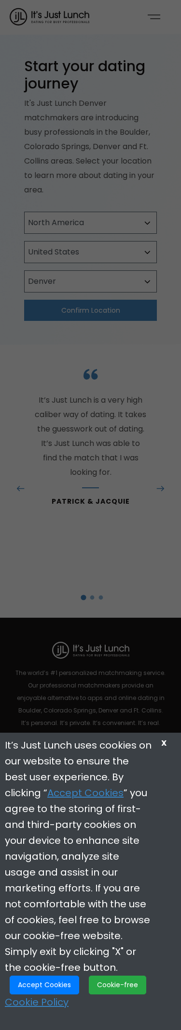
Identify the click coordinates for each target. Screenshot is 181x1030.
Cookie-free (117, 985)
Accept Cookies (85, 793)
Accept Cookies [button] (44, 985)
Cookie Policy (37, 1002)
